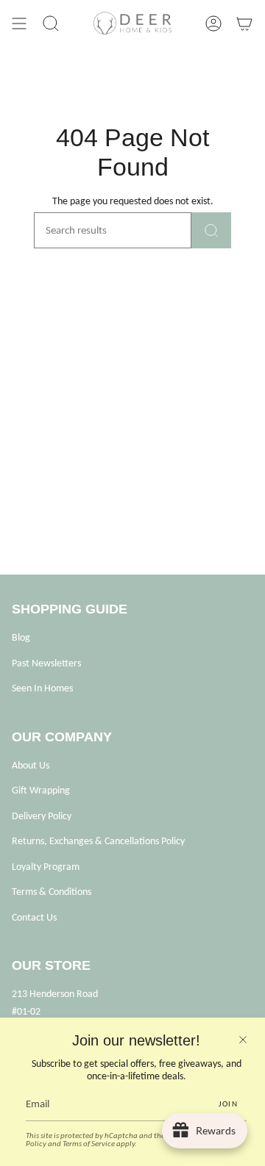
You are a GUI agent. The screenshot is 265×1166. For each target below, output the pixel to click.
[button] (51, 23)
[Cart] (244, 23)
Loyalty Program (46, 866)
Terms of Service (89, 1143)
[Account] (213, 23)
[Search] (211, 230)
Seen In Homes (42, 688)
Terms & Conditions (51, 891)
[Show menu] (19, 23)
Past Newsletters (46, 663)
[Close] (243, 1039)
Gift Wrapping (41, 790)
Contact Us (34, 917)
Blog (21, 637)
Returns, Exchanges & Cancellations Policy (98, 841)
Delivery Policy (41, 816)
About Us (30, 765)
